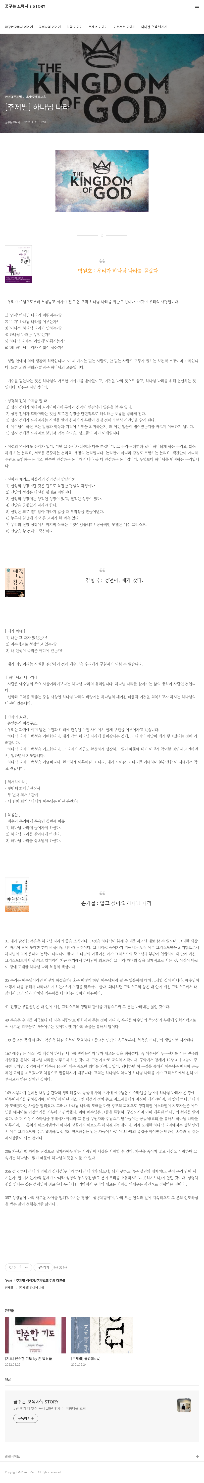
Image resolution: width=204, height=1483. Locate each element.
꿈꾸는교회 (12, 1465)
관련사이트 (12, 1456)
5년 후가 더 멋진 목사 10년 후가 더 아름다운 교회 (49, 1408)
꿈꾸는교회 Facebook (20, 1473)
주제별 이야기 (98, 26)
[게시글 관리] (26, 1267)
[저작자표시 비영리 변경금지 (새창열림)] (60, 1267)
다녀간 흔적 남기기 (154, 26)
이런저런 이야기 (124, 26)
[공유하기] (20, 1267)
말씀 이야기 (75, 26)
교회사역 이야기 (50, 26)
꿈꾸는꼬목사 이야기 (19, 26)
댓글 (8, 1379)
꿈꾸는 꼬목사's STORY (25, 6)
